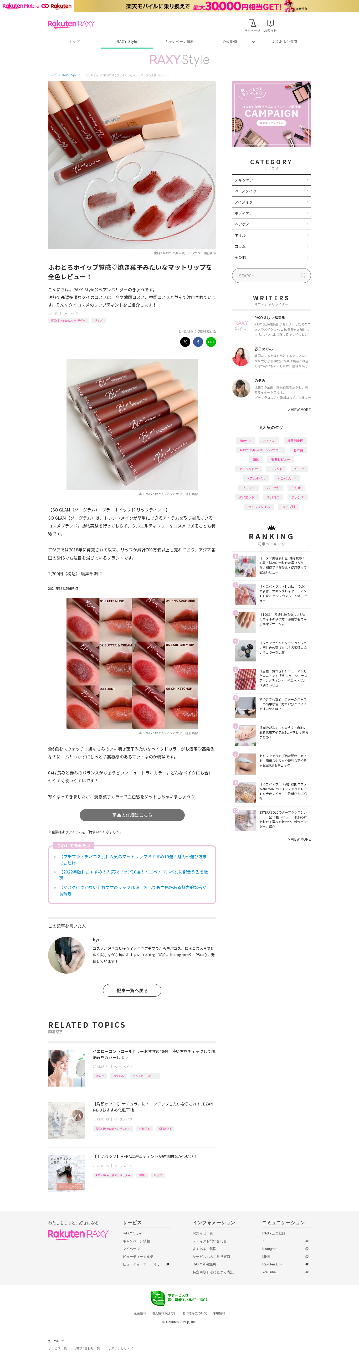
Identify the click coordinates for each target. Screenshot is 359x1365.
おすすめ (118, 1076)
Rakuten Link (272, 1264)
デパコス (273, 497)
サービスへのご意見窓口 (211, 1257)
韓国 (142, 1175)
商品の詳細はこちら (132, 814)
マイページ (131, 1249)
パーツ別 (273, 487)
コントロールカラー (145, 1076)
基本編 (298, 450)
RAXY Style (127, 42)
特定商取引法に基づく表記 (213, 1272)
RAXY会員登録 (273, 1233)
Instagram (270, 1249)
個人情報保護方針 (164, 1313)
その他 (240, 257)
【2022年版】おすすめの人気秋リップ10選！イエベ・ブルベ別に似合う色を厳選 (133, 874)
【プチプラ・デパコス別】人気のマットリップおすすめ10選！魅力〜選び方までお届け (133, 859)
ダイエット (247, 497)
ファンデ (297, 497)
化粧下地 (144, 1128)
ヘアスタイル (256, 478)
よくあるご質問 (284, 42)
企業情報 (140, 1313)
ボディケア (244, 213)
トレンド (276, 469)
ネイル (240, 235)
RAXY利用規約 (204, 1264)
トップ (74, 42)
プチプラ (248, 487)
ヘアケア (242, 224)
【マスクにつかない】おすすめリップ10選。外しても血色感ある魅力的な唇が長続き (133, 890)
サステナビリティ (120, 1348)
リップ (98, 320)
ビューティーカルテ (138, 1257)
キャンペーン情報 (179, 42)
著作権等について (194, 1313)
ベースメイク (70, 313)
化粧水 (296, 487)
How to (100, 1076)
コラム (240, 246)
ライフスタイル (259, 506)
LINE (266, 1257)
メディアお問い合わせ (210, 1241)
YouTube (269, 1272)
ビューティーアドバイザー (143, 1264)
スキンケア (244, 180)
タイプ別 (288, 506)
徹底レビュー (280, 459)
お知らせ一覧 (203, 1233)
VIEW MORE (299, 409)
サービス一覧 (57, 1348)
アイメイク (244, 202)
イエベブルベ (287, 478)
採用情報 (219, 1313)
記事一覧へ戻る (132, 990)
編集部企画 (295, 440)
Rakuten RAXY (71, 24)
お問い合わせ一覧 (87, 1348)
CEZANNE (165, 1128)
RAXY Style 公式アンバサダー (68, 320)
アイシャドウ (248, 469)
